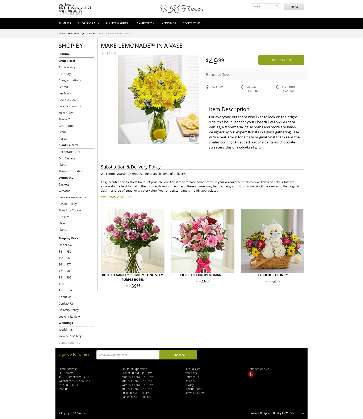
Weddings (168, 23)
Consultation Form (71, 343)
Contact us (192, 377)
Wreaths (64, 191)
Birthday (65, 74)
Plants (63, 165)
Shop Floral (87, 23)
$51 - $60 (65, 258)
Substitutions (193, 389)
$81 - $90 (65, 277)
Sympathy (144, 23)
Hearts (63, 223)
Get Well (64, 87)
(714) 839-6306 (71, 13)
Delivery (190, 381)
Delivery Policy (69, 310)
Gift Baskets (67, 158)
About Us (65, 297)
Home (61, 33)
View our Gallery (70, 336)
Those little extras (71, 171)
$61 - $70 (65, 264)
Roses (63, 139)
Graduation (67, 126)
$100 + (63, 284)
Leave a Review (69, 316)
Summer (65, 23)
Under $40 (66, 245)
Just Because (89, 33)
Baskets (64, 184)
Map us (63, 389)
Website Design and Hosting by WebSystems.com (277, 413)
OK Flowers (181, 9)
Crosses (64, 217)
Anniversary (67, 67)
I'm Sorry (65, 93)
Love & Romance (70, 106)
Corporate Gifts (69, 152)
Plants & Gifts (117, 23)
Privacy (189, 385)
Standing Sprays (70, 210)
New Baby (66, 113)
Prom (62, 132)
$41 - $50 (65, 251)
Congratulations (70, 80)
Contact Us (192, 23)
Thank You (66, 119)
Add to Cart (281, 60)
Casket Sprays (68, 204)
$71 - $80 (65, 271)
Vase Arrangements (72, 197)
